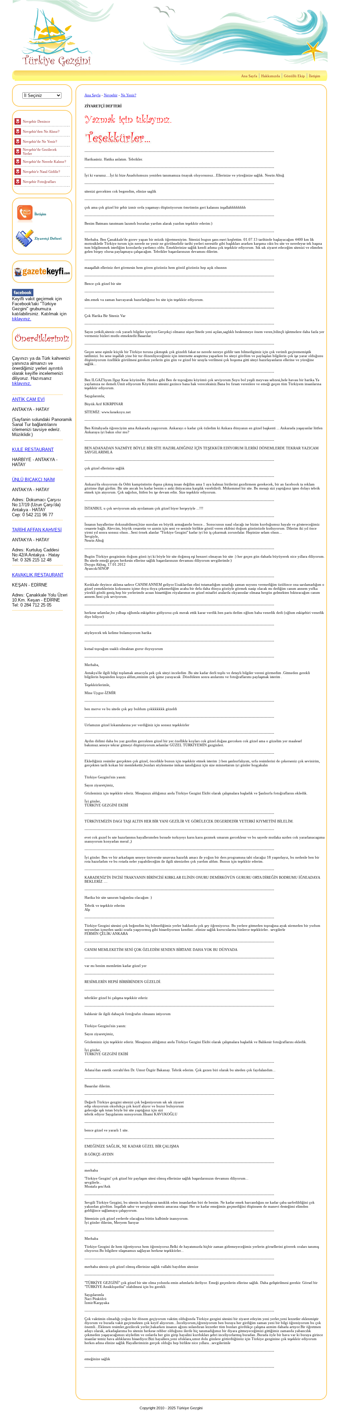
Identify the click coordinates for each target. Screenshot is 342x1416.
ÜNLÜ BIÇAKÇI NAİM (33, 479)
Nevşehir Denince (36, 121)
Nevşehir (111, 95)
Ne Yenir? (128, 95)
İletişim (314, 76)
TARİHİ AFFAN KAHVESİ (37, 529)
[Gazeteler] (42, 281)
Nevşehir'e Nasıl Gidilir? (41, 172)
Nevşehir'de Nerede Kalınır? (44, 161)
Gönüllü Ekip (294, 76)
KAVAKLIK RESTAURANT (37, 574)
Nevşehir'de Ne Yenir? (40, 141)
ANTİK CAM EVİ (28, 399)
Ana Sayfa (249, 76)
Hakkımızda (270, 76)
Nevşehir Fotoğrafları (39, 182)
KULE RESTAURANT (33, 449)
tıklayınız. (21, 318)
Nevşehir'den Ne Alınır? (41, 131)
